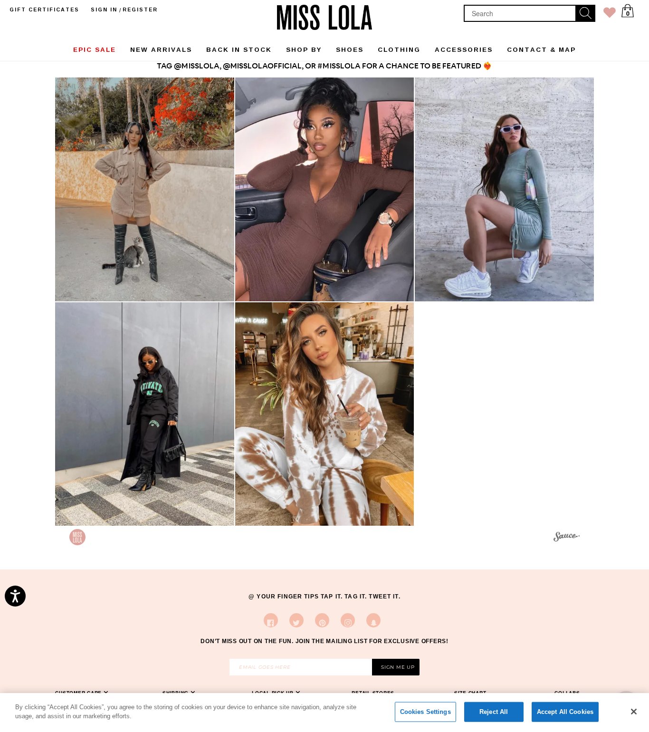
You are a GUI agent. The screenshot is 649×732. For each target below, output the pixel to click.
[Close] (633, 711)
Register (140, 9)
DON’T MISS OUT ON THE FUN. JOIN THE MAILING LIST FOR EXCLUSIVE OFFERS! (324, 641)
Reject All (493, 711)
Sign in (104, 9)
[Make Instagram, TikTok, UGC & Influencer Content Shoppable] (567, 538)
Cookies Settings (425, 711)
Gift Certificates (44, 9)
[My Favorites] (609, 14)
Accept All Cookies (565, 711)
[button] (144, 189)
